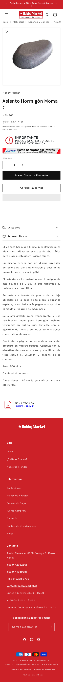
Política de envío (50, 664)
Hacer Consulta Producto (31, 175)
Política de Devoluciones (21, 526)
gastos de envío (32, 126)
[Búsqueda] (47, 14)
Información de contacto (27, 664)
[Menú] (6, 14)
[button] (31, 197)
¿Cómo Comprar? (16, 510)
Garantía (12, 518)
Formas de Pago (16, 503)
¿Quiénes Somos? (17, 459)
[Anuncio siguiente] (56, 4)
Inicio (10, 451)
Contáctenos (14, 488)
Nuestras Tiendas (17, 466)
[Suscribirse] (50, 627)
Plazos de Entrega (17, 495)
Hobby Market (29, 660)
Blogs (10, 533)
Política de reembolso (33, 675)
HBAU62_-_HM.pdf (24, 406)
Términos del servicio (21, 669)
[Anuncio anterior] (6, 4)
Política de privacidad (44, 669)
